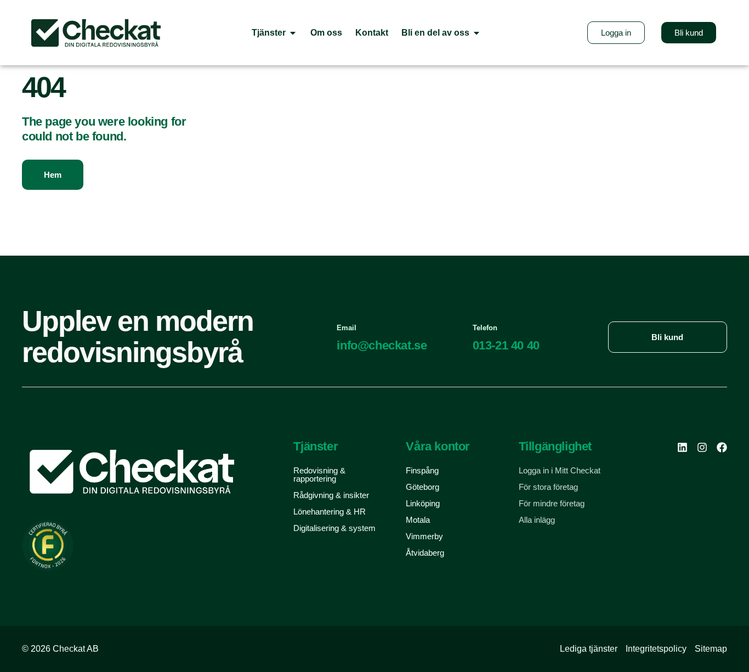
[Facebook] (722, 447)
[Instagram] (702, 447)
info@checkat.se (382, 345)
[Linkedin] (682, 447)
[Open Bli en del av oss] (476, 32)
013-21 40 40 (506, 345)
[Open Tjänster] (292, 32)
